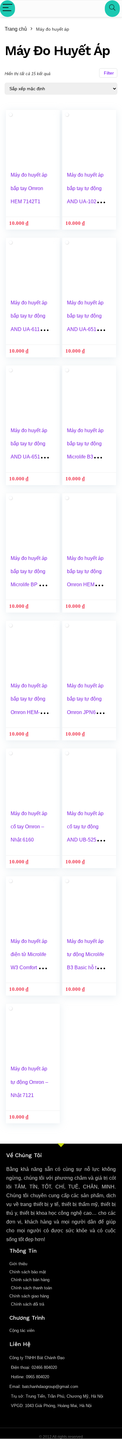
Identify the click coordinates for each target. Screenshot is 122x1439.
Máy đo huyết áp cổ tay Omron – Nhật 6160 (29, 826)
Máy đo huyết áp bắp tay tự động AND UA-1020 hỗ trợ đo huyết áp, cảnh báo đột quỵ (86, 201)
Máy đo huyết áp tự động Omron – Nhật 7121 (29, 1082)
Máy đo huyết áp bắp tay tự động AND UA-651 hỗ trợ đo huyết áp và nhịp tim (85, 329)
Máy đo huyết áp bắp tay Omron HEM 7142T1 (29, 188)
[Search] (112, 8)
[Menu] (7, 8)
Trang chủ (16, 29)
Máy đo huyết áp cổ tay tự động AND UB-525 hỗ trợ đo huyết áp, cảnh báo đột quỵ (86, 840)
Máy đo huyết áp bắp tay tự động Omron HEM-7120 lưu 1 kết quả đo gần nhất (29, 712)
